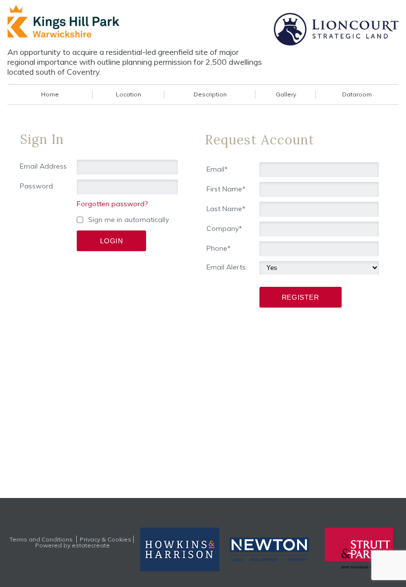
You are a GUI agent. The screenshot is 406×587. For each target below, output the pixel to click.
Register (300, 297)
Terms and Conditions (41, 539)
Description (210, 94)
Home (50, 94)
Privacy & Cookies (105, 539)
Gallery (286, 94)
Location (128, 94)
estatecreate (91, 545)
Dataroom (357, 94)
